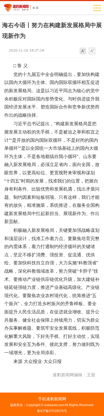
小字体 (83, 51)
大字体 (92, 51)
